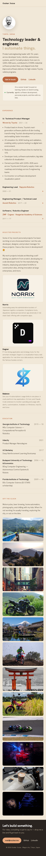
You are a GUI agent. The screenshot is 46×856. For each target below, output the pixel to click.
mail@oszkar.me (12, 840)
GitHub (23, 79)
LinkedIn (32, 79)
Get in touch (10, 79)
